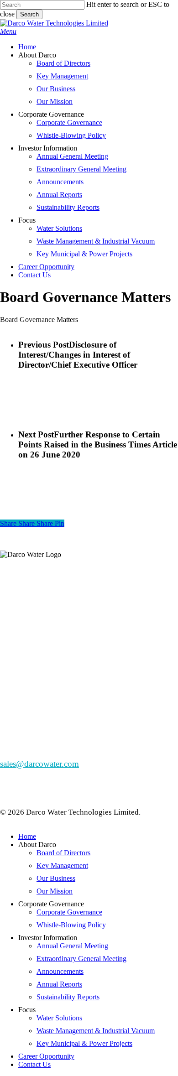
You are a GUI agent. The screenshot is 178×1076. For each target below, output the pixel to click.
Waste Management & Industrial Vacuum (96, 1030)
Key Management (62, 865)
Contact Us (34, 1064)
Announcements (60, 971)
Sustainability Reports (68, 997)
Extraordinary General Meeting (81, 958)
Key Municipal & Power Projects (84, 1043)
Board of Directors (63, 853)
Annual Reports (59, 984)
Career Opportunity (46, 1056)
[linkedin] (12, 635)
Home (27, 836)
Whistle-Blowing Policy (71, 925)
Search (29, 14)
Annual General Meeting (72, 946)
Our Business (56, 878)
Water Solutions (59, 1018)
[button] (8, 31)
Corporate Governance (69, 912)
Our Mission (55, 891)
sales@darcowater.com (39, 764)
